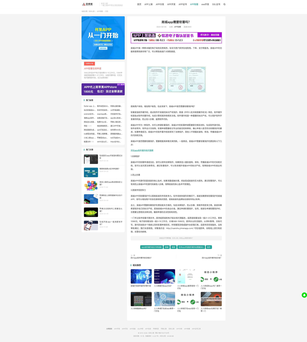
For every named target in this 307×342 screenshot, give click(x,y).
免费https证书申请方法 (103, 122)
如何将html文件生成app (116, 130)
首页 (139, 4)
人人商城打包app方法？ (163, 286)
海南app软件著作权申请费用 (90, 118)
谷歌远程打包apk (103, 118)
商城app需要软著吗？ (176, 22)
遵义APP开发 (116, 126)
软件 (208, 247)
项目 (88, 126)
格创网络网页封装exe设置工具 (103, 126)
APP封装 (133, 329)
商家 (173, 247)
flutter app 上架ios (90, 106)
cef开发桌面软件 (116, 110)
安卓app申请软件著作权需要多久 (191, 247)
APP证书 (183, 4)
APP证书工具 (196, 329)
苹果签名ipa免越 (103, 138)
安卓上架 (90, 4)
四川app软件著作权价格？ (212, 258)
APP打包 (125, 329)
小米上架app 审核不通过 (90, 138)
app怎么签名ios (116, 118)
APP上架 (149, 4)
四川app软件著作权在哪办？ (141, 258)
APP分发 (160, 4)
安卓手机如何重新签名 (103, 110)
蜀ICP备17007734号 (162, 333)
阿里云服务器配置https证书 (116, 106)
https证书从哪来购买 (116, 142)
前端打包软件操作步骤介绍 (141, 286)
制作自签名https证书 (103, 106)
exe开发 (205, 4)
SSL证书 (216, 4)
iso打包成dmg (116, 138)
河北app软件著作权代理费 (142, 150)
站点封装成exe (90, 110)
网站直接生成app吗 (90, 130)
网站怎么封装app (90, 122)
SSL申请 (140, 329)
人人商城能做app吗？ (139, 308)
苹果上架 (164, 329)
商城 (166, 247)
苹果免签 (156, 329)
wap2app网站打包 (103, 114)
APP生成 (148, 329)
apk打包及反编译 (103, 130)
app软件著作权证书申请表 (152, 247)
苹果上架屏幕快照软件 (103, 134)
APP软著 (194, 4)
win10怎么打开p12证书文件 (103, 142)
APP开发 (171, 4)
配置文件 (89, 142)
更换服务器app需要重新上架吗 (116, 134)
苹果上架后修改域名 (116, 122)
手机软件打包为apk (116, 114)
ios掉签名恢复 (90, 134)
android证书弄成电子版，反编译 (90, 114)
